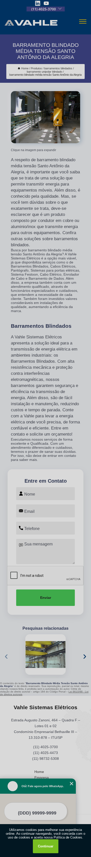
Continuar (45, 846)
